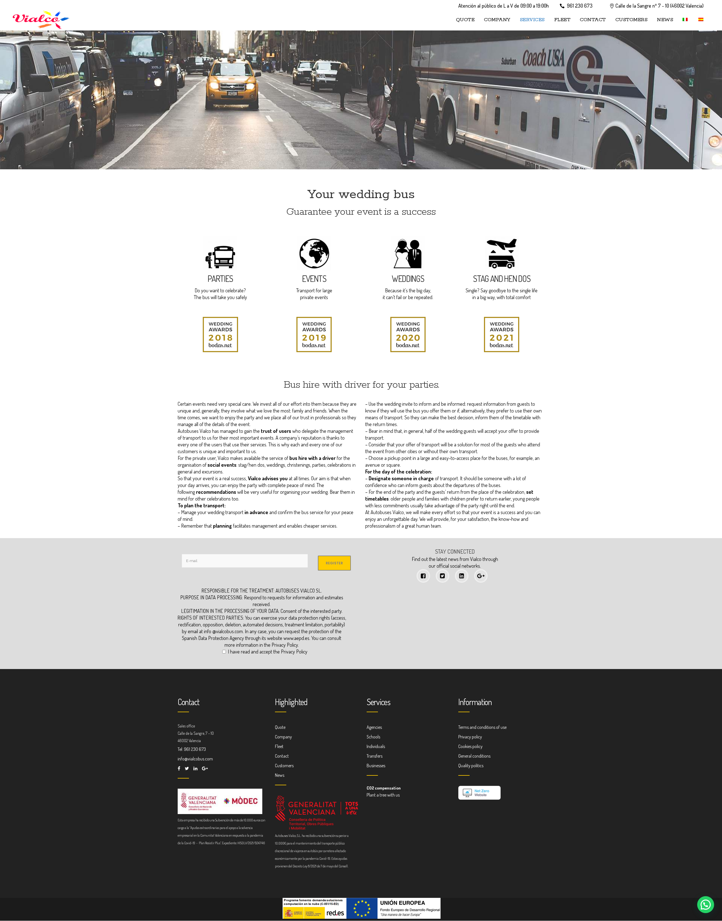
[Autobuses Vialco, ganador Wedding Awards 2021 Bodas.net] (501, 350)
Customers (284, 765)
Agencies (374, 727)
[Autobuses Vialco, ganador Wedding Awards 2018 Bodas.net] (220, 350)
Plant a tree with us (383, 795)
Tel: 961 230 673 (192, 749)
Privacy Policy (285, 645)
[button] (705, 904)
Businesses (376, 765)
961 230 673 (580, 6)
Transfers (374, 756)
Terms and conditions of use (482, 727)
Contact (282, 756)
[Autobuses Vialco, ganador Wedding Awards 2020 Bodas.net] (408, 350)
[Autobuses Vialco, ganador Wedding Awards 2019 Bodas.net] (314, 350)
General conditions (474, 756)
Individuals (376, 746)
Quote (280, 727)
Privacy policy (470, 737)
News (279, 775)
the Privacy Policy (290, 651)
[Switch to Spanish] (701, 19)
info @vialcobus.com (223, 631)
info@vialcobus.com (195, 759)
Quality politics (470, 765)
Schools (373, 737)
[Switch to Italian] (686, 19)
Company (283, 737)
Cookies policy (470, 746)
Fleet (279, 746)
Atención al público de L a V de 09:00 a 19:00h (503, 6)
